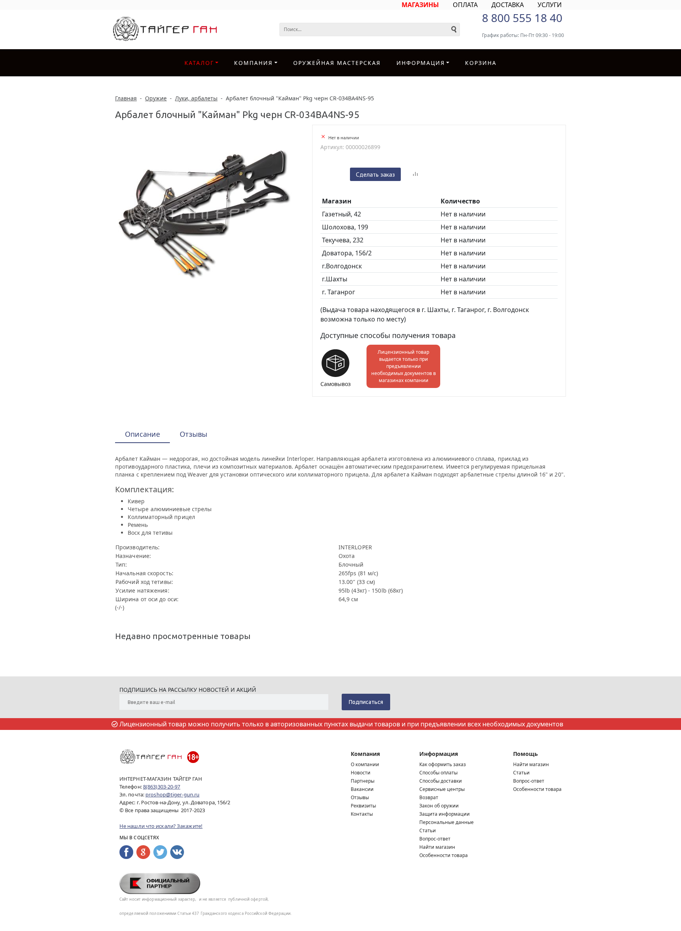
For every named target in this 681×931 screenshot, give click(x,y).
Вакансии (362, 789)
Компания (253, 62)
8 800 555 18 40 (522, 17)
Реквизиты (363, 805)
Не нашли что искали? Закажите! (161, 825)
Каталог (199, 62)
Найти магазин (437, 847)
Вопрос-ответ (434, 838)
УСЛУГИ (550, 4)
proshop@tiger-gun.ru (172, 794)
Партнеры (362, 781)
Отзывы (360, 797)
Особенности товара (443, 855)
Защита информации (444, 814)
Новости (360, 772)
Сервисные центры (442, 789)
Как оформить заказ (442, 764)
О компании (365, 764)
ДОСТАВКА (507, 4)
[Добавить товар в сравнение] (415, 174)
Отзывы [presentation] (193, 434)
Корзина (481, 62)
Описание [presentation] (142, 434)
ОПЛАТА (465, 4)
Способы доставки (440, 781)
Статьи (427, 830)
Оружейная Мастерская (337, 62)
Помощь (525, 753)
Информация (438, 753)
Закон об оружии (439, 805)
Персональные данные (446, 822)
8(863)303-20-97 (161, 786)
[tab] (142, 434)
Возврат (428, 797)
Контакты (362, 814)
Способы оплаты (438, 772)
